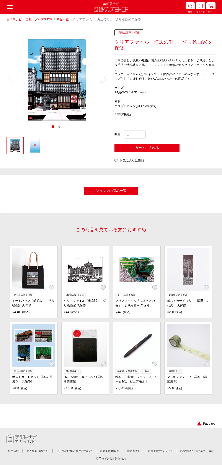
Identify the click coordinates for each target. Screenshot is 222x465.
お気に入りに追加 (132, 160)
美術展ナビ (134, 451)
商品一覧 (63, 19)
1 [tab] (54, 127)
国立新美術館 (72, 371)
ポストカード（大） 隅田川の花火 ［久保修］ (188, 303)
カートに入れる (147, 148)
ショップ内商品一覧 (111, 191)
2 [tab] (60, 127)
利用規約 (13, 451)
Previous (11, 80)
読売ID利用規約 (109, 451)
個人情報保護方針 (37, 451)
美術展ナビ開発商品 (127, 371)
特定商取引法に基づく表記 (197, 451)
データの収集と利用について (74, 451)
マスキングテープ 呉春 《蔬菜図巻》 (187, 379)
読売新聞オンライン (160, 451)
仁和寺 (145, 371)
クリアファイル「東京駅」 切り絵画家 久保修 (85, 303)
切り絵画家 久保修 (129, 32)
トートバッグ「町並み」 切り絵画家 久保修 (33, 303)
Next (103, 80)
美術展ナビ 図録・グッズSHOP (29, 19)
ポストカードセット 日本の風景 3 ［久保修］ (32, 379)
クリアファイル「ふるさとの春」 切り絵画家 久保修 (135, 303)
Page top (209, 423)
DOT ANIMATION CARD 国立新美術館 (84, 379)
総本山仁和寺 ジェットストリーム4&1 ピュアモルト (136, 379)
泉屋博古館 (174, 371)
